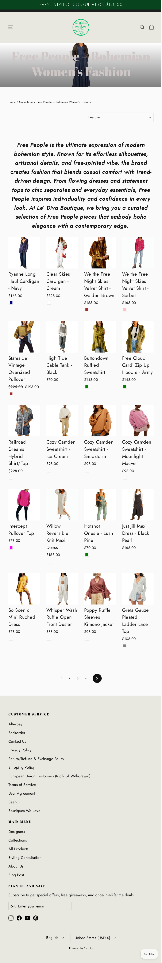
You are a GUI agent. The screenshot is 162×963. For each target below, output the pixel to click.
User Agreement (21, 793)
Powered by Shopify (81, 948)
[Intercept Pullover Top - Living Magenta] (11, 547)
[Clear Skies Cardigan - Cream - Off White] (49, 302)
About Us (16, 866)
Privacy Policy (20, 750)
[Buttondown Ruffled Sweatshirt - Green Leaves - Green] (87, 386)
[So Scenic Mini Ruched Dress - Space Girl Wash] (11, 638)
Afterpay (15, 724)
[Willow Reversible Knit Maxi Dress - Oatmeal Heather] (49, 562)
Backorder (16, 733)
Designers (16, 831)
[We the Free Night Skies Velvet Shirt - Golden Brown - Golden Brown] (87, 310)
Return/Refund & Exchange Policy (36, 758)
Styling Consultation (25, 857)
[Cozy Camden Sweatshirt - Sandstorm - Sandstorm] (87, 471)
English (52, 937)
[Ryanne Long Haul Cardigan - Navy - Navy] (11, 302)
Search (14, 802)
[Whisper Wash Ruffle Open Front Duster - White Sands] (49, 638)
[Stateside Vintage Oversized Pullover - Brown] (11, 394)
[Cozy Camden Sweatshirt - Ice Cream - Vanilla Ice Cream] (49, 471)
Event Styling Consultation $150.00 (81, 4)
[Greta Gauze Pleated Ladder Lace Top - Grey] (125, 646)
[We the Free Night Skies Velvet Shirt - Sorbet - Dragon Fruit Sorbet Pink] (125, 310)
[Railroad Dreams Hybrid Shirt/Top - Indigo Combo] (11, 477)
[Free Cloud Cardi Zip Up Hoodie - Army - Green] (125, 386)
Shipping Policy (21, 767)
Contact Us (17, 741)
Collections (26, 102)
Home (12, 102)
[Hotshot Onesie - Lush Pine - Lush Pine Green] (87, 554)
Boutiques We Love (24, 810)
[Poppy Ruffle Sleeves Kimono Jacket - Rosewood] (87, 638)
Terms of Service (22, 784)
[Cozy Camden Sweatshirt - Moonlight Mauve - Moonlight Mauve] (125, 477)
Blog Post (16, 875)
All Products (18, 849)
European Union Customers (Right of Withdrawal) (49, 776)
